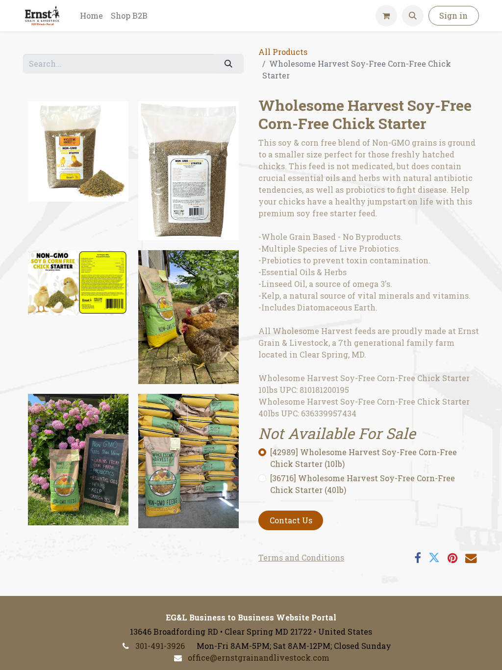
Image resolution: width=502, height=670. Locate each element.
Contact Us (291, 520)
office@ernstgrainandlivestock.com (258, 657)
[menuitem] (91, 16)
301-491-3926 (160, 646)
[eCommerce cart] (386, 15)
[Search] (229, 64)
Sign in (453, 15)
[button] (413, 15)
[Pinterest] (452, 558)
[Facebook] (417, 558)
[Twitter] (434, 558)
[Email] (471, 558)
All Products (282, 52)
